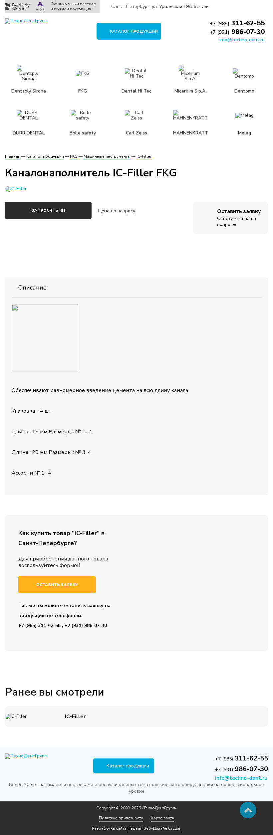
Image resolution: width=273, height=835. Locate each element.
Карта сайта (162, 818)
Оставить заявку (57, 584)
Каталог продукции (134, 31)
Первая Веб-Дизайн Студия (154, 828)
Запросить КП (48, 210)
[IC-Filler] (111, 189)
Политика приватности (121, 818)
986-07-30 (237, 31)
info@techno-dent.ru (242, 40)
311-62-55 (237, 23)
